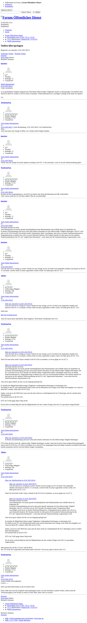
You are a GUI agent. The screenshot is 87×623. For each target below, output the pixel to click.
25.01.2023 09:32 (7, 300)
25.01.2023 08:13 (7, 86)
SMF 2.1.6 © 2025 (11, 620)
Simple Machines (24, 620)
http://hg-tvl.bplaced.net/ (9, 315)
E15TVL (34, 39)
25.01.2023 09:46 (7, 434)
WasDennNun (6, 103)
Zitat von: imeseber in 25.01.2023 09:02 (18, 365)
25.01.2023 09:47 (7, 477)
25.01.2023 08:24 (7, 192)
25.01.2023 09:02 (7, 226)
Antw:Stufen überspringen (10, 123)
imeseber (4, 63)
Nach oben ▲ (39, 618)
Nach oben (4, 598)
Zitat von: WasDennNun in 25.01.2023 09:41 (20, 480)
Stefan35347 (25, 39)
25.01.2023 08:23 (7, 160)
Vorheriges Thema (7, 54)
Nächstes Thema (20, 54)
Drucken (4, 56)
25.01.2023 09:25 (7, 267)
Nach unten (5, 57)
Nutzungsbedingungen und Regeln (21, 618)
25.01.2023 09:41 (7, 348)
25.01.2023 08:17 (7, 127)
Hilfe (6, 618)
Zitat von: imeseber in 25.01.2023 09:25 (18, 304)
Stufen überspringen (7, 84)
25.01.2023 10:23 (7, 579)
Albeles (3, 276)
